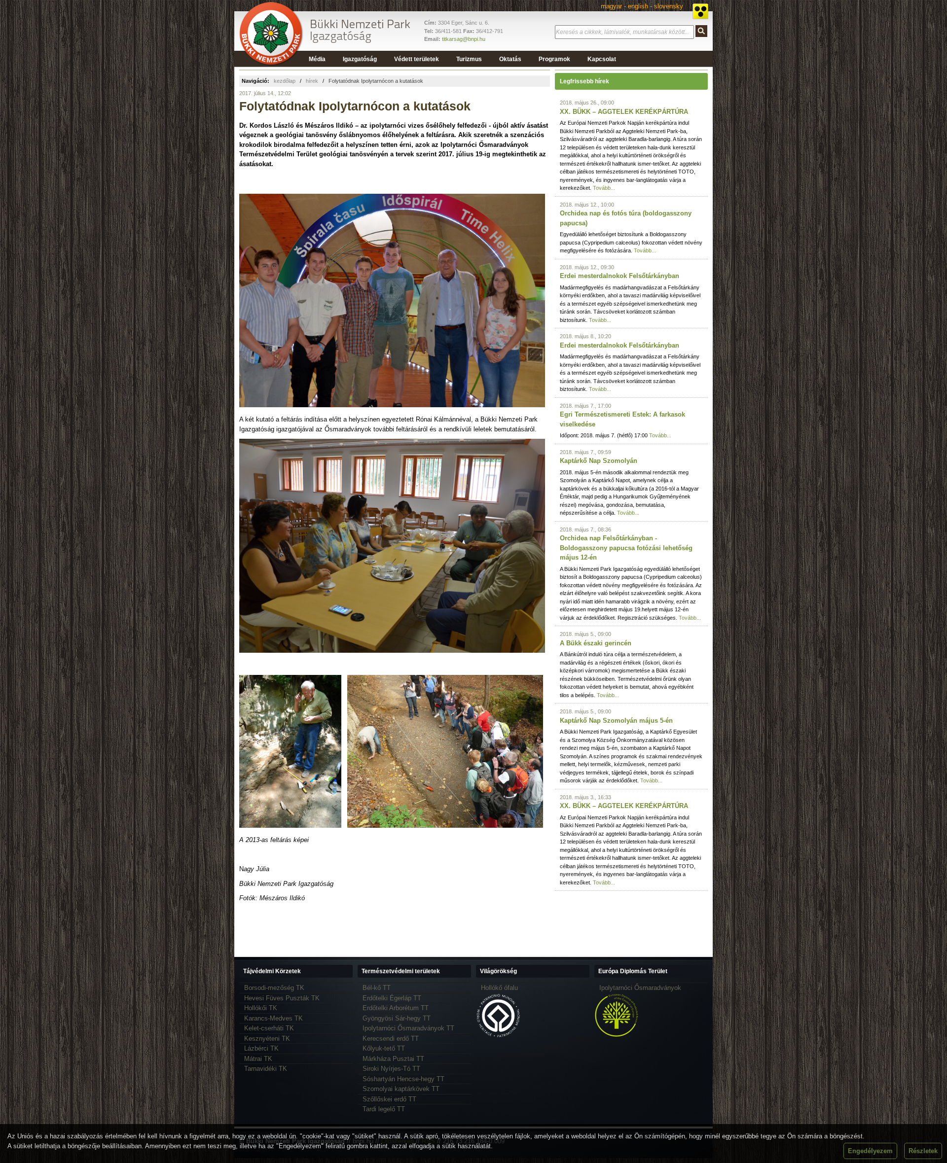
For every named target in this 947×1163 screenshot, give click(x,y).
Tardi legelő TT (384, 1109)
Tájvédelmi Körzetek (272, 971)
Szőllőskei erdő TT (389, 1099)
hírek (312, 81)
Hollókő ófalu (499, 987)
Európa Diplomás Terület (632, 971)
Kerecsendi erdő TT (391, 1038)
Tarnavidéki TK (265, 1068)
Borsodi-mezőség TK (274, 987)
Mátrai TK (258, 1058)
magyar (611, 6)
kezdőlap (284, 81)
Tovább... (604, 188)
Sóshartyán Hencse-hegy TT (403, 1079)
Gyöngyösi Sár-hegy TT (397, 1018)
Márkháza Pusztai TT (393, 1058)
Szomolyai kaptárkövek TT (401, 1089)
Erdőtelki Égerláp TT (392, 998)
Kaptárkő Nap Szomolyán (598, 460)
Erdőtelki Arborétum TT (396, 1008)
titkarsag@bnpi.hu (463, 39)
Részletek (923, 1151)
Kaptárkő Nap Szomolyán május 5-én (616, 720)
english (638, 6)
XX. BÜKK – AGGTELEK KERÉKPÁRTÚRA (624, 111)
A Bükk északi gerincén (595, 643)
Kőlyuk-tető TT (384, 1048)
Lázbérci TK (261, 1048)
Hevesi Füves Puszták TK (282, 998)
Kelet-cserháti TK (269, 1028)
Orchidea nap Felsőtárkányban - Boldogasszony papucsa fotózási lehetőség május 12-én (626, 547)
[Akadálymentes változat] (700, 11)
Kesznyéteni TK (267, 1038)
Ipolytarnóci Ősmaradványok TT (408, 1028)
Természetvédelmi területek (401, 971)
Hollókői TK (260, 1008)
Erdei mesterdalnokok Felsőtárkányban (619, 276)
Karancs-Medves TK (273, 1018)
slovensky (668, 6)
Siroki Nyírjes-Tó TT (391, 1068)
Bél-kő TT (377, 987)
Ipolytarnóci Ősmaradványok (640, 987)
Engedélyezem (870, 1151)
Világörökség (498, 971)
